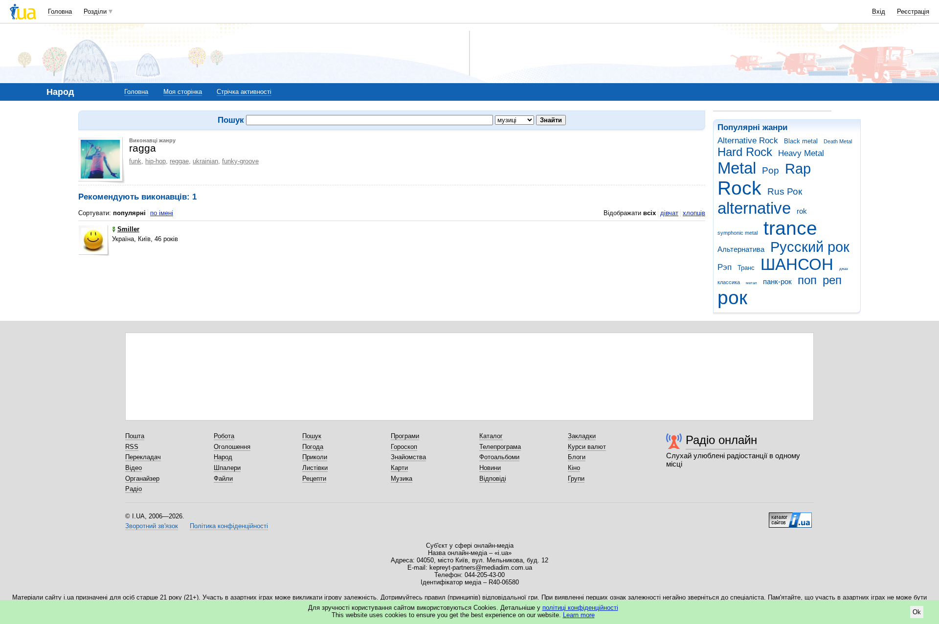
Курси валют (587, 446)
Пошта (134, 436)
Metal (736, 168)
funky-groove (240, 161)
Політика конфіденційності (229, 526)
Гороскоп (404, 446)
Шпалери (227, 467)
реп (832, 280)
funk (135, 161)
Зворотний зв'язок (151, 526)
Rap (798, 169)
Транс (746, 267)
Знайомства (408, 457)
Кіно (574, 467)
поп (807, 280)
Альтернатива (740, 249)
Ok (917, 612)
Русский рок (810, 247)
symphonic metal (737, 233)
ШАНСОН (796, 264)
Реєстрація (913, 11)
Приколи (314, 457)
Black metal (801, 141)
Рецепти (314, 478)
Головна (60, 11)
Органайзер (142, 478)
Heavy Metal (801, 153)
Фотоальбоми (499, 457)
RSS (131, 446)
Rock (739, 188)
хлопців (694, 213)
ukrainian (205, 161)
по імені (161, 213)
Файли (223, 478)
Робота (224, 436)
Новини (490, 467)
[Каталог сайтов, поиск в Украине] (790, 516)
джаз (843, 269)
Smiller (128, 229)
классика (728, 282)
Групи (576, 478)
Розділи (95, 11)
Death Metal (838, 141)
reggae (179, 161)
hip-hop (155, 161)
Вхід (878, 11)
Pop (770, 170)
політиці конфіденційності (580, 607)
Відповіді (492, 478)
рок (732, 297)
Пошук (311, 436)
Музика (401, 478)
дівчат (669, 213)
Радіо (133, 488)
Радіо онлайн (721, 439)
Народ (223, 457)
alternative (754, 208)
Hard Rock (744, 152)
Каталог (491, 436)
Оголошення (232, 446)
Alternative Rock (747, 140)
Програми (405, 436)
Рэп (724, 267)
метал (751, 283)
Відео (133, 467)
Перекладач (143, 457)
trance (790, 228)
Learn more (579, 615)
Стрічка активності (244, 91)
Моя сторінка (182, 91)
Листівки (315, 467)
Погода (312, 446)
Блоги (576, 457)
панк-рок (777, 281)
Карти (399, 467)
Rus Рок (784, 191)
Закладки (582, 436)
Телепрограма (500, 446)
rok (802, 211)
